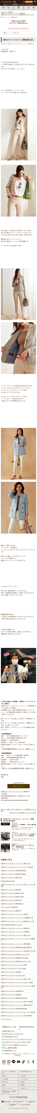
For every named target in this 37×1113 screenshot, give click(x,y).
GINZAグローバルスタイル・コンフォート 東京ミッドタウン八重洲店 (18, 885)
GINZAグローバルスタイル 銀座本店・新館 (12, 896)
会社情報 (22, 1082)
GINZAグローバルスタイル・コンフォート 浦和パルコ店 (16, 935)
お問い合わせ (5, 1082)
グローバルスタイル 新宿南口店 (9, 907)
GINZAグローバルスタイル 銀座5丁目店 (11, 900)
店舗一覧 (4, 1076)
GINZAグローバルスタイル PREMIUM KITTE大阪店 (14, 958)
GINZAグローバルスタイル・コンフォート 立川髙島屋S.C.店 (17, 917)
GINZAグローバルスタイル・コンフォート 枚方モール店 (16, 979)
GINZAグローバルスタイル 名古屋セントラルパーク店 (15, 954)
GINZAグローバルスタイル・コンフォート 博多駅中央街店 (16, 1005)
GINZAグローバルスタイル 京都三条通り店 (12, 991)
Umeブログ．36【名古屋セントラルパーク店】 (22, 812)
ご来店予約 (23, 1076)
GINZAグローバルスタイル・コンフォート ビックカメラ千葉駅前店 (18, 939)
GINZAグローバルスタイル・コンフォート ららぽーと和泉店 (17, 982)
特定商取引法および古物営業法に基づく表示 (9, 1092)
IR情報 (3, 1085)
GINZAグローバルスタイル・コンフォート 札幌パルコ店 (16, 863)
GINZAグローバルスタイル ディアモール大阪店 (13, 968)
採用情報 (22, 1085)
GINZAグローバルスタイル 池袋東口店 (11, 910)
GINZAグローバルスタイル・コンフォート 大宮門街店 (15, 931)
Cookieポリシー (24, 1088)
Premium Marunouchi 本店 (8, 881)
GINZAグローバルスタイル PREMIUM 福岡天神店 (14, 1008)
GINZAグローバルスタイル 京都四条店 (11, 994)
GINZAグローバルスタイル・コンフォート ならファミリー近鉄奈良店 (18, 986)
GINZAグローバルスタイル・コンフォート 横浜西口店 (15, 928)
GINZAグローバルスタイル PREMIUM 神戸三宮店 (14, 998)
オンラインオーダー (6, 1019)
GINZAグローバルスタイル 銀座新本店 (11, 889)
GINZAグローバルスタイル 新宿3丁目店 (11, 877)
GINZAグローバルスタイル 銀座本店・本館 (12, 893)
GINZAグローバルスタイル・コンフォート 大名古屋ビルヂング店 (18, 951)
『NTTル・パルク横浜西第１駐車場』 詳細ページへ (17, 768)
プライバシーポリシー (7, 1088)
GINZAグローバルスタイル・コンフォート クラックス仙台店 (17, 867)
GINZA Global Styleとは (26, 1071)
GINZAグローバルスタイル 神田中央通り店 (12, 903)
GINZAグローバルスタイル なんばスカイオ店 (13, 975)
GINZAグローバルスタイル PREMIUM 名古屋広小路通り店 (16, 947)
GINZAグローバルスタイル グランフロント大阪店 (14, 965)
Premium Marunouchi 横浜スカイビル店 (11, 924)
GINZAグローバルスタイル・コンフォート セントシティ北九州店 (18, 1012)
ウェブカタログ (24, 1079)
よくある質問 (5, 1079)
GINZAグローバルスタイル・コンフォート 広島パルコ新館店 (17, 1001)
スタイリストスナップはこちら (18, 28)
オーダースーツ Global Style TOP (9, 1072)
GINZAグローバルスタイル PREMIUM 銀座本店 (13, 870)
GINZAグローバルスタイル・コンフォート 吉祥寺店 (14, 914)
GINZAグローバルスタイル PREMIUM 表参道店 (13, 874)
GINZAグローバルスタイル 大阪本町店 (11, 972)
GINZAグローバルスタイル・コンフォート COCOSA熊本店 (16, 1015)
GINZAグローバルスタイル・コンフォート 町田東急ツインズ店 (17, 921)
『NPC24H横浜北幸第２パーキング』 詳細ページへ (17, 749)
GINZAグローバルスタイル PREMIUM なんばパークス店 (16, 961)
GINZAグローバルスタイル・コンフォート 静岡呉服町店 (16, 944)
